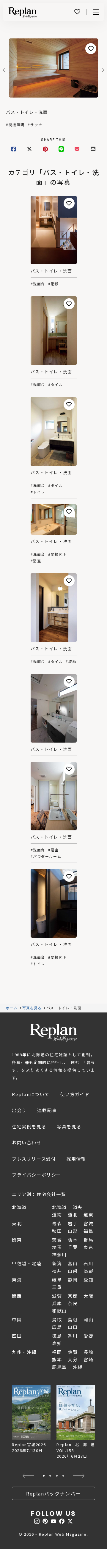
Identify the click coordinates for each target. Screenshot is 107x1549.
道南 (57, 1214)
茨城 (57, 1239)
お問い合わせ (27, 1142)
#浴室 (36, 561)
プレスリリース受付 (34, 1159)
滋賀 (57, 1296)
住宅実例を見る (29, 1126)
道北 (73, 1214)
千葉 (73, 1247)
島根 (73, 1319)
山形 (73, 1231)
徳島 (57, 1335)
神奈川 (59, 1254)
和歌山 (59, 1310)
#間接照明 (15, 125)
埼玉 (57, 1247)
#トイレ (38, 492)
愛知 (88, 1279)
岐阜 (57, 1279)
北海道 (59, 1207)
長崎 (88, 1352)
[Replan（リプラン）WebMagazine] (22, 12)
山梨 (73, 1270)
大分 (73, 1359)
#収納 (71, 661)
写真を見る (32, 1008)
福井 (57, 1270)
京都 (73, 1296)
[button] (28, 1476)
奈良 (73, 1303)
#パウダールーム (46, 856)
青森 (57, 1223)
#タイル (55, 384)
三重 (57, 1287)
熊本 (57, 1359)
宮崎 (88, 1359)
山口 (73, 1327)
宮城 (88, 1223)
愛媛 (88, 1335)
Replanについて (31, 1094)
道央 (78, 1207)
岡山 (88, 1319)
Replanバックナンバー (53, 1493)
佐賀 (73, 1352)
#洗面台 (38, 284)
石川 (88, 1263)
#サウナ (35, 125)
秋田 (57, 1231)
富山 (73, 1263)
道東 (88, 1214)
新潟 (57, 1263)
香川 (73, 1335)
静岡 (73, 1279)
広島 (57, 1327)
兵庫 (57, 1303)
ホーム (12, 1008)
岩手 (73, 1223)
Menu (96, 11)
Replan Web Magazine (53, 1033)
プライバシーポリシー (36, 1175)
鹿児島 (59, 1367)
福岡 (57, 1352)
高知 (57, 1343)
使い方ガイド (75, 1094)
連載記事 (47, 1110)
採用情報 (76, 1159)
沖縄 (78, 1367)
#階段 (53, 284)
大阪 (88, 1296)
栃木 (73, 1239)
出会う (19, 1110)
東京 (88, 1247)
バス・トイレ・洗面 (27, 112)
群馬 (88, 1239)
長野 (88, 1270)
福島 (88, 1231)
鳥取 (57, 1319)
